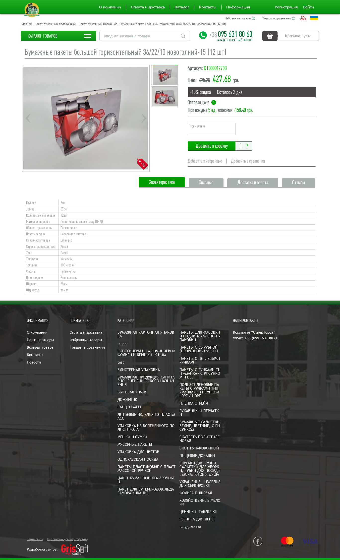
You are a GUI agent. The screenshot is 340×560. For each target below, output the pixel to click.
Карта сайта (35, 539)
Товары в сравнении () (278, 18)
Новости (34, 362)
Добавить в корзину (211, 146)
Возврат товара (40, 347)
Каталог (182, 7)
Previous (27, 118)
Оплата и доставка (148, 7)
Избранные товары (86, 340)
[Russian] (303, 18)
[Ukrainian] (314, 18)
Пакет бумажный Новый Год (98, 24)
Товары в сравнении (87, 347)
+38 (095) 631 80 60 (261, 338)
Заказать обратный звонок (234, 40)
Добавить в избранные (205, 161)
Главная (26, 24)
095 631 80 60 (230, 34)
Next (143, 118)
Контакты (207, 7)
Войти (308, 7)
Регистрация (286, 7)
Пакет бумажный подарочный (55, 24)
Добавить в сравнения (248, 161)
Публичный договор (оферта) (67, 539)
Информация (238, 7)
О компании (110, 7)
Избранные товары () (240, 18)
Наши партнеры (40, 340)
